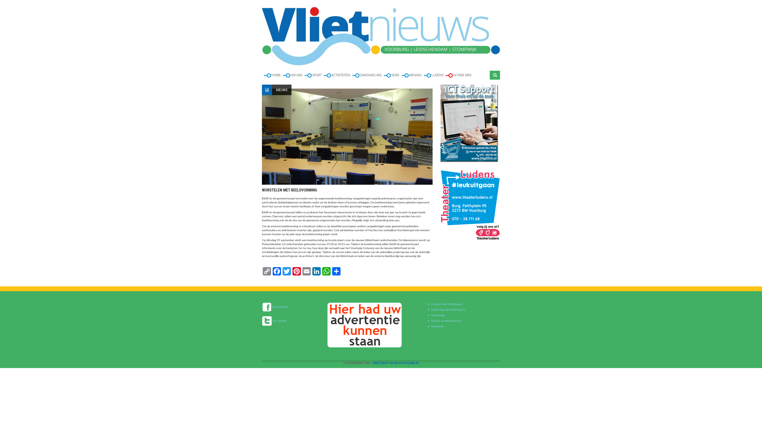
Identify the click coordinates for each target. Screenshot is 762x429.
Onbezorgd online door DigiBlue (395, 363)
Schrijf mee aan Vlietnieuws (448, 309)
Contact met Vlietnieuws (447, 304)
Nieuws (282, 90)
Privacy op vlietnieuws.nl (446, 320)
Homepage (438, 315)
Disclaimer (437, 326)
